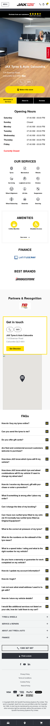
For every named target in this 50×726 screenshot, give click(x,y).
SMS (18, 329)
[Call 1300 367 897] (40, 4)
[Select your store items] (24, 723)
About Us (25, 100)
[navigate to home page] (27, 4)
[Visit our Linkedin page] (29, 664)
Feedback (48, 53)
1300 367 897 (26, 648)
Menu (5, 4)
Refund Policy (25, 686)
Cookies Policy (25, 682)
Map (24, 75)
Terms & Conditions (25, 678)
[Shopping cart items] (41, 723)
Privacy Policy (25, 674)
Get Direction (15, 348)
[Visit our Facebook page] (20, 664)
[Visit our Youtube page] (24, 664)
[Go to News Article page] (43, 4)
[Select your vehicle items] (8, 723)
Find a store (26, 656)
